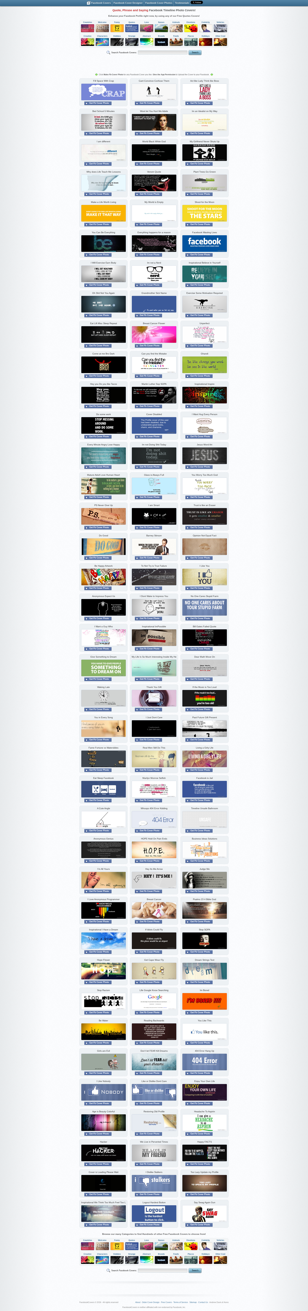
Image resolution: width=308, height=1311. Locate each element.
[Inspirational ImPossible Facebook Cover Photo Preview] (154, 638)
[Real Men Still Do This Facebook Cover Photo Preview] (154, 759)
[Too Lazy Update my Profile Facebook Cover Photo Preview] (204, 1183)
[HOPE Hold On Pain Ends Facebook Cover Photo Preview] (154, 850)
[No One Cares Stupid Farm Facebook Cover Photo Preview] (204, 608)
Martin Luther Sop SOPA (154, 384)
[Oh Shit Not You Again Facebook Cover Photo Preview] (103, 304)
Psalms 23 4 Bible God (204, 899)
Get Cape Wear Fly (154, 960)
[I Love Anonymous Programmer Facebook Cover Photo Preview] (103, 911)
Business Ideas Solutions (204, 838)
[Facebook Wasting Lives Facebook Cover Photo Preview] (204, 244)
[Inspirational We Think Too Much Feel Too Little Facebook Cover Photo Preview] (103, 1214)
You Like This (204, 1020)
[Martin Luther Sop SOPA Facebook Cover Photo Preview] (154, 395)
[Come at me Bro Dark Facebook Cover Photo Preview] (103, 365)
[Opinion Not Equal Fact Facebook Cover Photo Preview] (204, 547)
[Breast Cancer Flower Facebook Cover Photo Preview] (154, 335)
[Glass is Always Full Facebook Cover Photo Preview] (154, 486)
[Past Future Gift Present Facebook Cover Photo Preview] (204, 729)
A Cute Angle (103, 808)
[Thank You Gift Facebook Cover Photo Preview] (154, 698)
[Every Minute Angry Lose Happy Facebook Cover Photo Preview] (103, 456)
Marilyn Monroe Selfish (154, 778)
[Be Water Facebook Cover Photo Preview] (103, 1032)
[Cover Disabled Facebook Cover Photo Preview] (154, 426)
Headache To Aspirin (204, 1111)
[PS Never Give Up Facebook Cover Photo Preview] (103, 517)
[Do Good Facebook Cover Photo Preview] (103, 547)
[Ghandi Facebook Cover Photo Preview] (204, 365)
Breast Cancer (154, 899)
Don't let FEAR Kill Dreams (154, 1051)
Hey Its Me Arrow (154, 869)
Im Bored (204, 990)
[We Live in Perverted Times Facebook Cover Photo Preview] (154, 1153)
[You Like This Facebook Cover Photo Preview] (204, 1032)
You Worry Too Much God (205, 475)
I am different (103, 141)
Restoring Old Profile (154, 1111)
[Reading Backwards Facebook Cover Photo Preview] (154, 1032)
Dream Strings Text (204, 960)
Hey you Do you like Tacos (103, 384)
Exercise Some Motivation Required (204, 293)
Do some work (103, 414)
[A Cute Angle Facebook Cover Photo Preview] (103, 820)
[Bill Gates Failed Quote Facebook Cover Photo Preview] (204, 638)
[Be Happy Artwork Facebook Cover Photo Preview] (103, 577)
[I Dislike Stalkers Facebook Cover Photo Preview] (154, 1183)
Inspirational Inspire (204, 384)
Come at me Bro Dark (103, 353)
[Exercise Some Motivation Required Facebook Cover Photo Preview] (204, 304)
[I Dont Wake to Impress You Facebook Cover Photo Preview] (154, 608)
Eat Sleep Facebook (103, 778)
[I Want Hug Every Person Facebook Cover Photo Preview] (204, 426)
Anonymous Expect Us (103, 596)
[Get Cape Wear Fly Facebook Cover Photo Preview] (154, 971)
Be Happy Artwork (103, 566)
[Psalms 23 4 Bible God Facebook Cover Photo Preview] (204, 911)
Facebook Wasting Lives (204, 232)
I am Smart (154, 505)
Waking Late (103, 687)
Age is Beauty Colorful (103, 1111)
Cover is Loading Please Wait (103, 1172)
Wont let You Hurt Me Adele (154, 111)
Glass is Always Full (154, 475)
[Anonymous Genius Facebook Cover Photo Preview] (103, 850)
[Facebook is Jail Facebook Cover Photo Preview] (204, 789)
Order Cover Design (150, 1302)
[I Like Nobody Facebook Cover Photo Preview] (103, 1093)
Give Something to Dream (103, 657)
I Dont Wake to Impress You (154, 596)
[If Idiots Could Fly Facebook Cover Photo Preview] (154, 941)
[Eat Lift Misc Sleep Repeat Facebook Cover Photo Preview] (103, 335)
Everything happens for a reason (154, 232)
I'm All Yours (103, 869)
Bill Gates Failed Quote (204, 626)
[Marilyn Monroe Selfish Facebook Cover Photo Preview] (154, 789)
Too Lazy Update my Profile (204, 1172)
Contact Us (203, 1302)
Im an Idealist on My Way (204, 111)
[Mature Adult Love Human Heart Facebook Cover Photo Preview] (103, 486)
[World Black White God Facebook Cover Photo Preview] (154, 153)
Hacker (103, 1142)
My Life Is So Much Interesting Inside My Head (154, 657)
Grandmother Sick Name (154, 293)
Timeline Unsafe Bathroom (204, 808)
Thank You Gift (154, 687)
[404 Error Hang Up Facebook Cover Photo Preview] (204, 1062)
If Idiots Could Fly (154, 929)
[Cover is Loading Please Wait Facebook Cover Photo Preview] (103, 1183)
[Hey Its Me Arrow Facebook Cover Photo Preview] (154, 880)
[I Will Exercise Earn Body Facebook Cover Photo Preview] (103, 274)
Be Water (103, 1020)
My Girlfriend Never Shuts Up (204, 141)
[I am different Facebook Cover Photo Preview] (103, 153)
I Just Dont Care (154, 717)
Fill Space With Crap (103, 81)
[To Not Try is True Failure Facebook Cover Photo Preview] (154, 577)
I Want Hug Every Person (204, 414)
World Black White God (154, 141)
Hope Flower (103, 960)
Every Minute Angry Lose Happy (103, 444)
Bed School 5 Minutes (103, 111)
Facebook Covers (101, 2)
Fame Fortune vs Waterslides (103, 747)
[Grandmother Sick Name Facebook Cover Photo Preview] (154, 304)
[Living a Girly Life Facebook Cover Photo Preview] (204, 759)
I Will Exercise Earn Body (103, 262)
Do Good (103, 535)
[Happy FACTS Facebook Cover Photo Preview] (204, 1153)
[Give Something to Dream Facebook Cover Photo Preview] (103, 668)
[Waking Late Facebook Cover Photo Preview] (103, 698)
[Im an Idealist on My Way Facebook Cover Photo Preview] (204, 123)
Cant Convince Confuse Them (154, 81)
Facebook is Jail (204, 778)
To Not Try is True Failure (154, 566)
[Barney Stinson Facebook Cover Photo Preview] (154, 547)
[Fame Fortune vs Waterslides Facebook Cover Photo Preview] (103, 759)
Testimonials (182, 2)
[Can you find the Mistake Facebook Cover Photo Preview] (154, 365)
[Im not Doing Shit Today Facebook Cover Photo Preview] (154, 456)
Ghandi (204, 353)
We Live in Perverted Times (154, 1142)
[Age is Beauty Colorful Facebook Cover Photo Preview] (103, 1123)
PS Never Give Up (103, 505)
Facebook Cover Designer (128, 2)
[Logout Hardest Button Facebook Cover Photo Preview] (154, 1214)
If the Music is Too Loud (205, 687)
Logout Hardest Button (154, 1202)
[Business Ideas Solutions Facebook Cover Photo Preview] (204, 850)
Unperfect (205, 323)
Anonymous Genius (103, 838)
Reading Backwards (154, 1020)
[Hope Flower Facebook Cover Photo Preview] (103, 971)
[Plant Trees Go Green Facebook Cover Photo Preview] (204, 183)
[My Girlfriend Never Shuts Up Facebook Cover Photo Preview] (204, 153)
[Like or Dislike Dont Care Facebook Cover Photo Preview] (154, 1093)
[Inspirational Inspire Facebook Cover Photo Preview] (204, 395)
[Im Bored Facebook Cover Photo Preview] (204, 1002)
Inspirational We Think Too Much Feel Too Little (103, 1202)
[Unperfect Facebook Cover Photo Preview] (204, 335)
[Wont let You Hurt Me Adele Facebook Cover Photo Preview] (154, 123)
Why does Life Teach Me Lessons (103, 171)
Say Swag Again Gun (204, 1202)
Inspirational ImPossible (154, 626)
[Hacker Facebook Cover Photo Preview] (103, 1153)
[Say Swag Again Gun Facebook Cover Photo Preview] (204, 1214)
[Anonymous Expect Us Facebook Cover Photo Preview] (103, 608)
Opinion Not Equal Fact (204, 535)
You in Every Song (103, 717)
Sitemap (193, 1302)
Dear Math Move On (204, 657)
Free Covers (166, 1302)
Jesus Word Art (204, 444)
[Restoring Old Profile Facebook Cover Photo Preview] (154, 1123)
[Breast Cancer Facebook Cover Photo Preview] (154, 911)
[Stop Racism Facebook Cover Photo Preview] (103, 1002)
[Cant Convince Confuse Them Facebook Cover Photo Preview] (154, 92)
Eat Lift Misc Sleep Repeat (103, 323)
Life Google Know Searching (154, 990)
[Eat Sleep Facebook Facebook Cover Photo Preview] (103, 789)
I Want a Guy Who (103, 626)
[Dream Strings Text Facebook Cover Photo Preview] (204, 971)
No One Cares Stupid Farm (204, 596)
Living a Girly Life (204, 747)
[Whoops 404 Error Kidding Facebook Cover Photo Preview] (154, 820)
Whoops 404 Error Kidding (154, 808)
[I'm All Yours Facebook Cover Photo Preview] (103, 880)
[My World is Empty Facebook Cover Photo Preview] (154, 213)
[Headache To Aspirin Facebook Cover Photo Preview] (204, 1123)
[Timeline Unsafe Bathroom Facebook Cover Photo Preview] (204, 820)
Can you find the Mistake (154, 353)
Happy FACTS (204, 1142)
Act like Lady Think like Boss (204, 81)
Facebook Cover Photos (158, 2)
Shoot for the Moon (204, 202)
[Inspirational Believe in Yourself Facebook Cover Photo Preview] (204, 274)
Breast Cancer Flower (154, 323)
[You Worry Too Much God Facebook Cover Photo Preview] (204, 486)
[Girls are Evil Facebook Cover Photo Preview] (103, 1062)
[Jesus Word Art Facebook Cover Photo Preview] (204, 456)
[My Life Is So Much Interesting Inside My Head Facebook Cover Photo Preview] (154, 668)
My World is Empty (154, 202)
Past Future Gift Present (204, 717)
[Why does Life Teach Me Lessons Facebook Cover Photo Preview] (103, 183)
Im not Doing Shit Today (154, 444)
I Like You (205, 566)
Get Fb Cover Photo (99, 103)
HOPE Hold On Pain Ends (154, 838)
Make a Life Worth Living (103, 202)
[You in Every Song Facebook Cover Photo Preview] (103, 729)
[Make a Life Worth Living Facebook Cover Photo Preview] (103, 213)
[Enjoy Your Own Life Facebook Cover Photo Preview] (204, 1093)
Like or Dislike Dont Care (154, 1081)
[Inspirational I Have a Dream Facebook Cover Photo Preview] (103, 941)
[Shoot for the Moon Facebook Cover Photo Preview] (204, 213)
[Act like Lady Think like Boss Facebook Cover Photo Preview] (204, 92)
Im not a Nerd (154, 262)
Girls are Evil (103, 1051)
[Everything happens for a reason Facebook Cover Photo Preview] (154, 244)
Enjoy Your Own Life (204, 1081)
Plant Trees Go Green (204, 171)
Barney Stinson (154, 535)
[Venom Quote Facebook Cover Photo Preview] (154, 183)
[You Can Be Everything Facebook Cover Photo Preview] (103, 244)
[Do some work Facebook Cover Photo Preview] (103, 426)
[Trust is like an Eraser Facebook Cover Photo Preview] (204, 517)
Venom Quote (154, 171)
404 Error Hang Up (204, 1051)
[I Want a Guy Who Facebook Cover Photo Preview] (103, 638)
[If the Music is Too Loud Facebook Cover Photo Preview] (204, 698)
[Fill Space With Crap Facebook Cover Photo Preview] (103, 92)
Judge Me (205, 869)
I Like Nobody (104, 1081)
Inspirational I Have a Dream (103, 929)
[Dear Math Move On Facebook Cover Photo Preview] (204, 668)
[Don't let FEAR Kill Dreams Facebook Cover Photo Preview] (154, 1062)
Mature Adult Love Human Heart (103, 475)
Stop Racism (103, 990)
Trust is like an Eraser (205, 505)
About (137, 1302)
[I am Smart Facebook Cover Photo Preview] (154, 517)
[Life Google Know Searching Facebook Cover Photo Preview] (154, 1002)
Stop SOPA (204, 929)
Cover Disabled (154, 414)
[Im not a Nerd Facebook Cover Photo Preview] (154, 274)
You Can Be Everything (103, 232)
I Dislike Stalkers (154, 1172)
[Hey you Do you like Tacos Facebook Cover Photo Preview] (103, 395)
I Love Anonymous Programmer (103, 899)
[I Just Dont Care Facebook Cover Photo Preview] (154, 729)
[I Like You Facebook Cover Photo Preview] (204, 577)
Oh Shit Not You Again (103, 293)
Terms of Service (180, 1302)
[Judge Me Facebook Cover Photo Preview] (204, 880)
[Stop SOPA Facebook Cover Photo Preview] (204, 941)
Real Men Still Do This (154, 747)
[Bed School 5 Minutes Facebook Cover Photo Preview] (103, 123)
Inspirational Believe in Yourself (204, 262)
